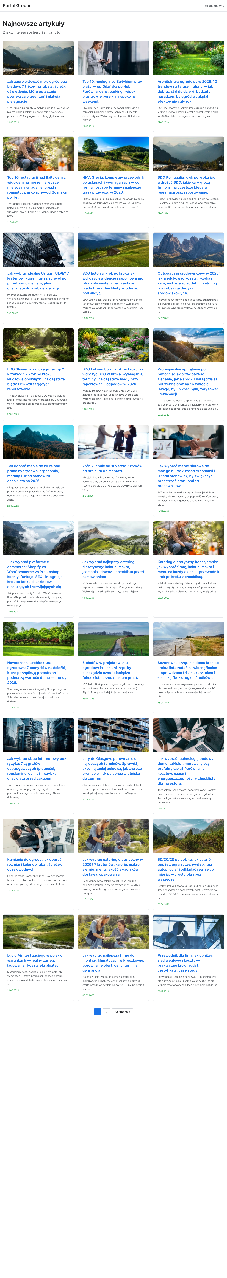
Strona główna (214, 5)
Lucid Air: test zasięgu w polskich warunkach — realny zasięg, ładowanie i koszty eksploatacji (36, 960)
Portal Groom (16, 5)
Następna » (122, 1012)
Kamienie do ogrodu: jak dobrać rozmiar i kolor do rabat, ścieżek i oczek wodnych (35, 864)
